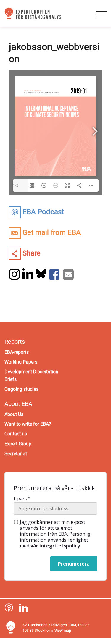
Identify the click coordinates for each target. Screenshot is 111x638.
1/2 (15, 185)
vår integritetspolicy (55, 545)
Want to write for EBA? (27, 424)
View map (62, 630)
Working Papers (20, 362)
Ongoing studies (21, 389)
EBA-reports (16, 352)
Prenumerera (74, 564)
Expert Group (17, 444)
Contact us (15, 434)
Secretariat (15, 453)
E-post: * (22, 498)
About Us (13, 414)
